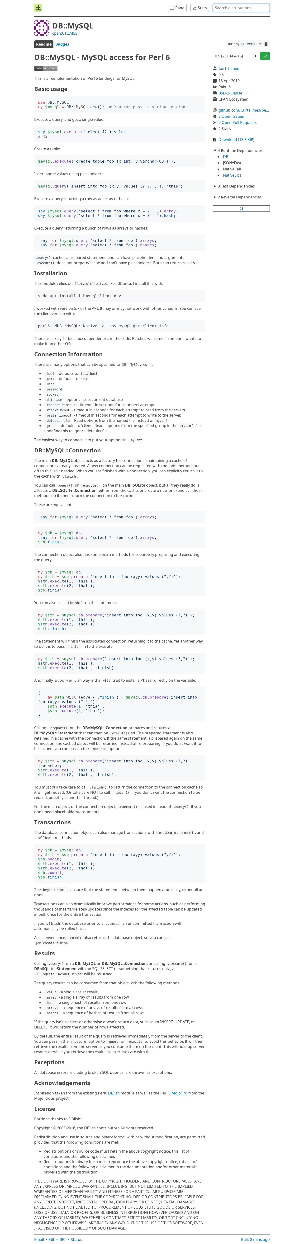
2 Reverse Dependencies (240, 197)
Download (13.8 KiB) (236, 139)
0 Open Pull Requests (237, 122)
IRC (63, 1239)
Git (51, 1239)
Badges (62, 44)
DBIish (114, 1093)
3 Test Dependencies (236, 186)
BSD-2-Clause (230, 93)
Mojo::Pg (179, 1093)
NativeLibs (232, 175)
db (241, 209)
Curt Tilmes (228, 68)
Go (265, 56)
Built (255, 1239)
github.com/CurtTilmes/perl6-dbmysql (244, 110)
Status (76, 1239)
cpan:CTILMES (64, 33)
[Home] (38, 8)
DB (225, 156)
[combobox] (241, 8)
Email (39, 1239)
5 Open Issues (231, 116)
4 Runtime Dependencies (240, 150)
